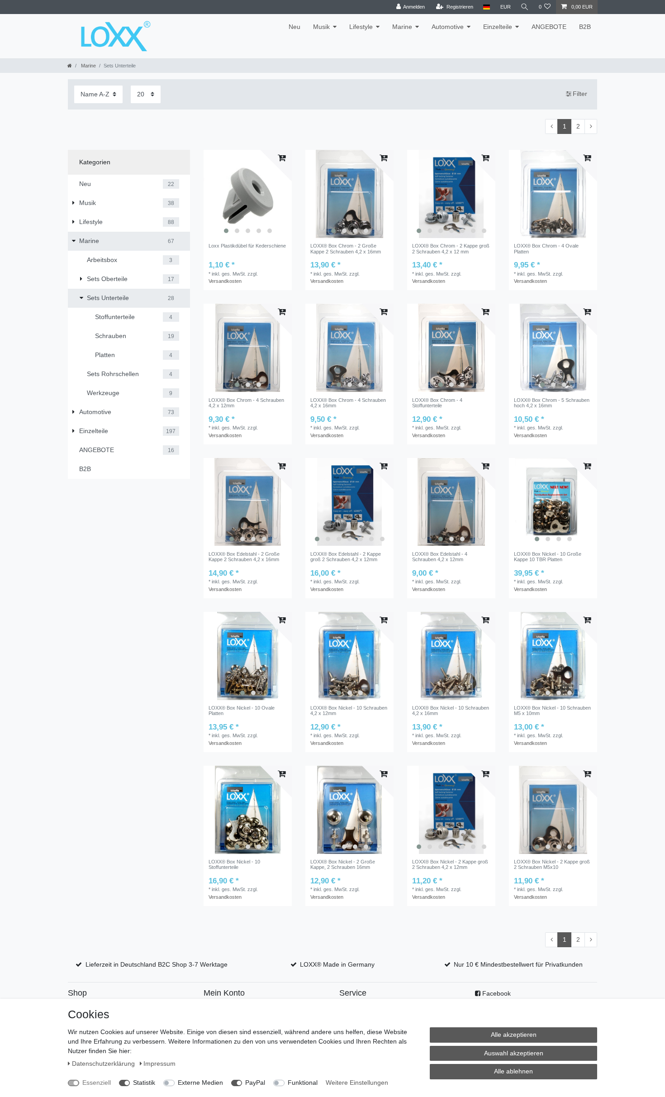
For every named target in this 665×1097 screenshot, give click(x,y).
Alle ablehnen (513, 1071)
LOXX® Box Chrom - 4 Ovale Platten (546, 248)
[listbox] (248, 194)
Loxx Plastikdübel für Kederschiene (247, 245)
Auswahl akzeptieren (513, 1053)
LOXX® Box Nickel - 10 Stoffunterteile (234, 864)
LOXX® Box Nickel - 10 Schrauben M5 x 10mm (552, 710)
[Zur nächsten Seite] (590, 126)
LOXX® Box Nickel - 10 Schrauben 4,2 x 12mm (348, 710)
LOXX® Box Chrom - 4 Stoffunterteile (437, 402)
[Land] (486, 7)
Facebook (496, 993)
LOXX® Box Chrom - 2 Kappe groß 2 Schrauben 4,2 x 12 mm (450, 248)
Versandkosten (225, 281)
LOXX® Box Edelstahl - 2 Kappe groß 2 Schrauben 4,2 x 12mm (345, 556)
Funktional (303, 1082)
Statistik (144, 1082)
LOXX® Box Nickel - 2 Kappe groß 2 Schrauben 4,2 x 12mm (450, 864)
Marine (402, 26)
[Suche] (525, 7)
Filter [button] (580, 93)
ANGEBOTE (549, 26)
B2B (585, 26)
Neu (294, 26)
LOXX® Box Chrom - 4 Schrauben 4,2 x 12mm (246, 402)
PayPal (255, 1082)
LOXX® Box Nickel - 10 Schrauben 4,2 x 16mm (450, 710)
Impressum (159, 1063)
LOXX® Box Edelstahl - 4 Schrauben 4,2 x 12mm (439, 556)
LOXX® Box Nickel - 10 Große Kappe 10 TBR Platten (547, 556)
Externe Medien (200, 1082)
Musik (321, 26)
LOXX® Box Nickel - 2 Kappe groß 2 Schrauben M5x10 (552, 864)
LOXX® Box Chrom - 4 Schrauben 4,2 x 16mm (348, 402)
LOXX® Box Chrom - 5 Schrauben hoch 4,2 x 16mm (551, 402)
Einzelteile (497, 26)
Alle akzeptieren (514, 1034)
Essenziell (96, 1082)
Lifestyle (361, 26)
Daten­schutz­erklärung (104, 1063)
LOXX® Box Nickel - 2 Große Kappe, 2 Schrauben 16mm (342, 864)
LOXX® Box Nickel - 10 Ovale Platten (242, 710)
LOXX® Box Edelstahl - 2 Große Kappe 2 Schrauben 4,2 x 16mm (244, 556)
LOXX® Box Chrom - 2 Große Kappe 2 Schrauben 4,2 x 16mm (345, 248)
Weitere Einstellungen (357, 1082)
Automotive (448, 26)
